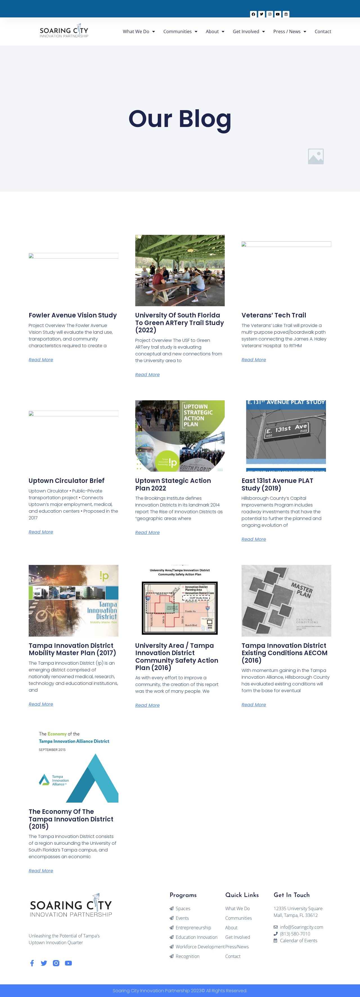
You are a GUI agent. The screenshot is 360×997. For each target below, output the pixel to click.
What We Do (136, 31)
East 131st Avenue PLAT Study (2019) (277, 484)
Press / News (287, 31)
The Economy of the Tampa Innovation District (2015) (71, 819)
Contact (323, 31)
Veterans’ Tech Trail (274, 315)
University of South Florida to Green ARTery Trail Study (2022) (179, 323)
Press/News (237, 947)
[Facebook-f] (32, 963)
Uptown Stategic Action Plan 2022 (173, 484)
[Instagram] (269, 14)
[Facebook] (253, 14)
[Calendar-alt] (286, 14)
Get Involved (246, 31)
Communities (177, 31)
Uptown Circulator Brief (67, 480)
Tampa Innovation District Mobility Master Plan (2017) (72, 649)
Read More (41, 359)
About (212, 31)
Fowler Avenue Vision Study (73, 315)
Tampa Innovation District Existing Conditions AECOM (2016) (285, 653)
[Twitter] (261, 14)
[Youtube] (277, 14)
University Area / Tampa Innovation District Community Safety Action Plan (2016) (176, 656)
